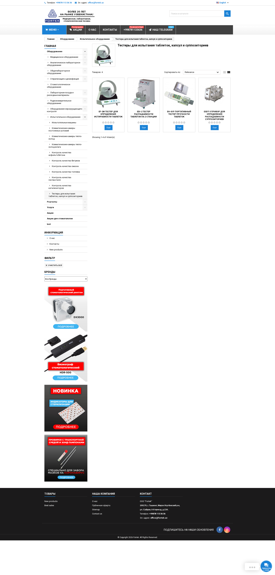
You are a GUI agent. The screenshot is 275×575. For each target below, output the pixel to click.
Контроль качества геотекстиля (60, 178)
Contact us (97, 513)
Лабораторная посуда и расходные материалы (60, 93)
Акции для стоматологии (60, 218)
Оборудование (54, 51)
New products (56, 249)
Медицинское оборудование (64, 57)
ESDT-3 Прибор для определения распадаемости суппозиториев (214, 115)
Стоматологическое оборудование (58, 85)
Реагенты (52, 202)
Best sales (49, 505)
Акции (50, 213)
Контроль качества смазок (65, 166)
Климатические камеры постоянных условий (62, 129)
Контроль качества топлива (66, 172)
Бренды (49, 271)
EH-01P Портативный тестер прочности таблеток (179, 114)
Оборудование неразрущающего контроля (64, 110)
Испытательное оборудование (65, 117)
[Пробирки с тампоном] (65, 458)
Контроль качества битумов (66, 160)
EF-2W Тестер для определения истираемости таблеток (108, 114)
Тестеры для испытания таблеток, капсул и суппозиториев (65, 194)
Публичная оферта (101, 505)
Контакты (54, 244)
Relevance (202, 72)
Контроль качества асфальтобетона (60, 153)
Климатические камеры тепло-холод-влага (65, 145)
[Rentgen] (65, 308)
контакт (146, 493)
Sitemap (96, 509)
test (49, 224)
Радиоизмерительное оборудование (59, 102)
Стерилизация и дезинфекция (64, 79)
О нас (52, 238)
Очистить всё (53, 265)
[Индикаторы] (65, 408)
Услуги (50, 207)
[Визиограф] (65, 358)
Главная (50, 46)
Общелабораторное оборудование (58, 72)
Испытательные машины (64, 122)
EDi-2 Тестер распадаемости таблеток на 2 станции (143, 114)
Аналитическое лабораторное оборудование (63, 63)
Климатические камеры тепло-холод (65, 137)
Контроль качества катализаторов (60, 186)
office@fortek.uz (96, 3)
